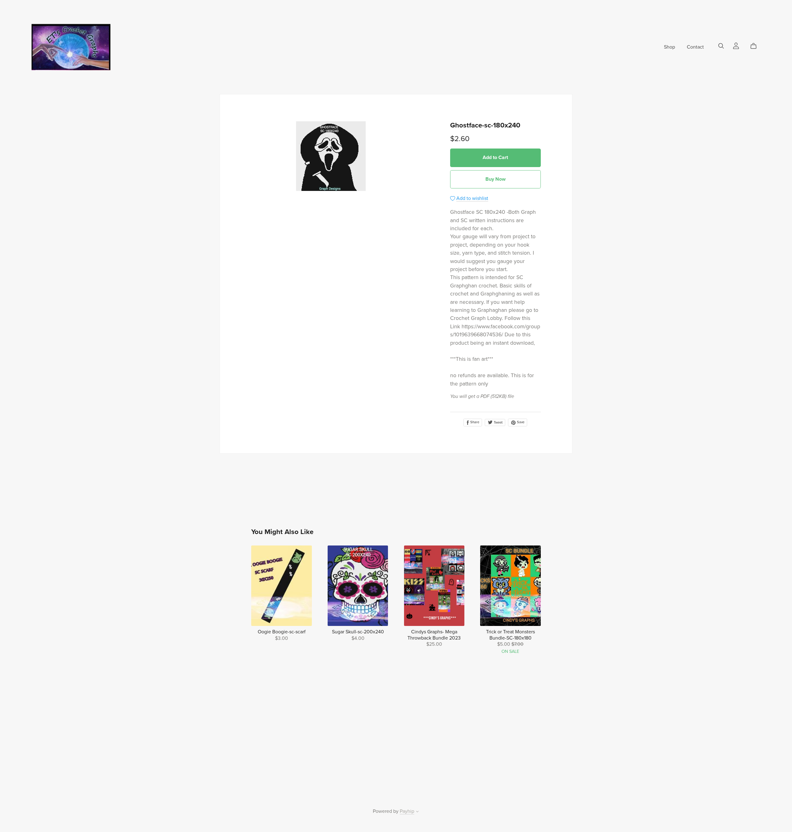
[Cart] (756, 46)
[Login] (736, 45)
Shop (669, 47)
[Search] (721, 46)
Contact (695, 47)
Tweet (497, 422)
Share (474, 422)
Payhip (407, 811)
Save (520, 422)
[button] (417, 812)
